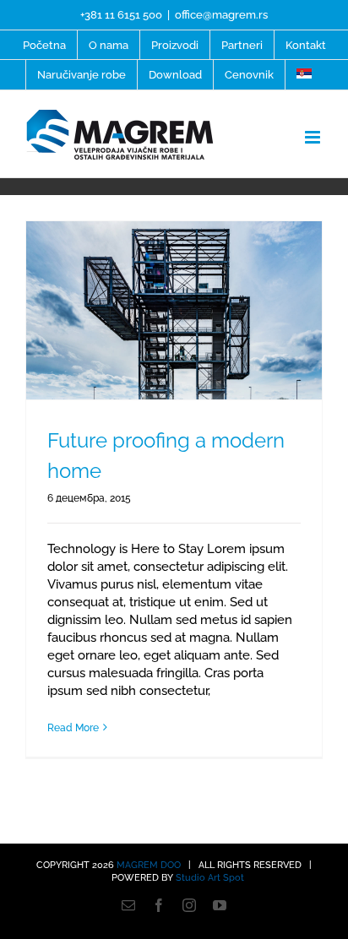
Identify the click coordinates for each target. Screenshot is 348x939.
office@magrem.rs (221, 14)
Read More (73, 728)
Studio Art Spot (210, 877)
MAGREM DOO (149, 865)
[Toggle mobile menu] (314, 137)
